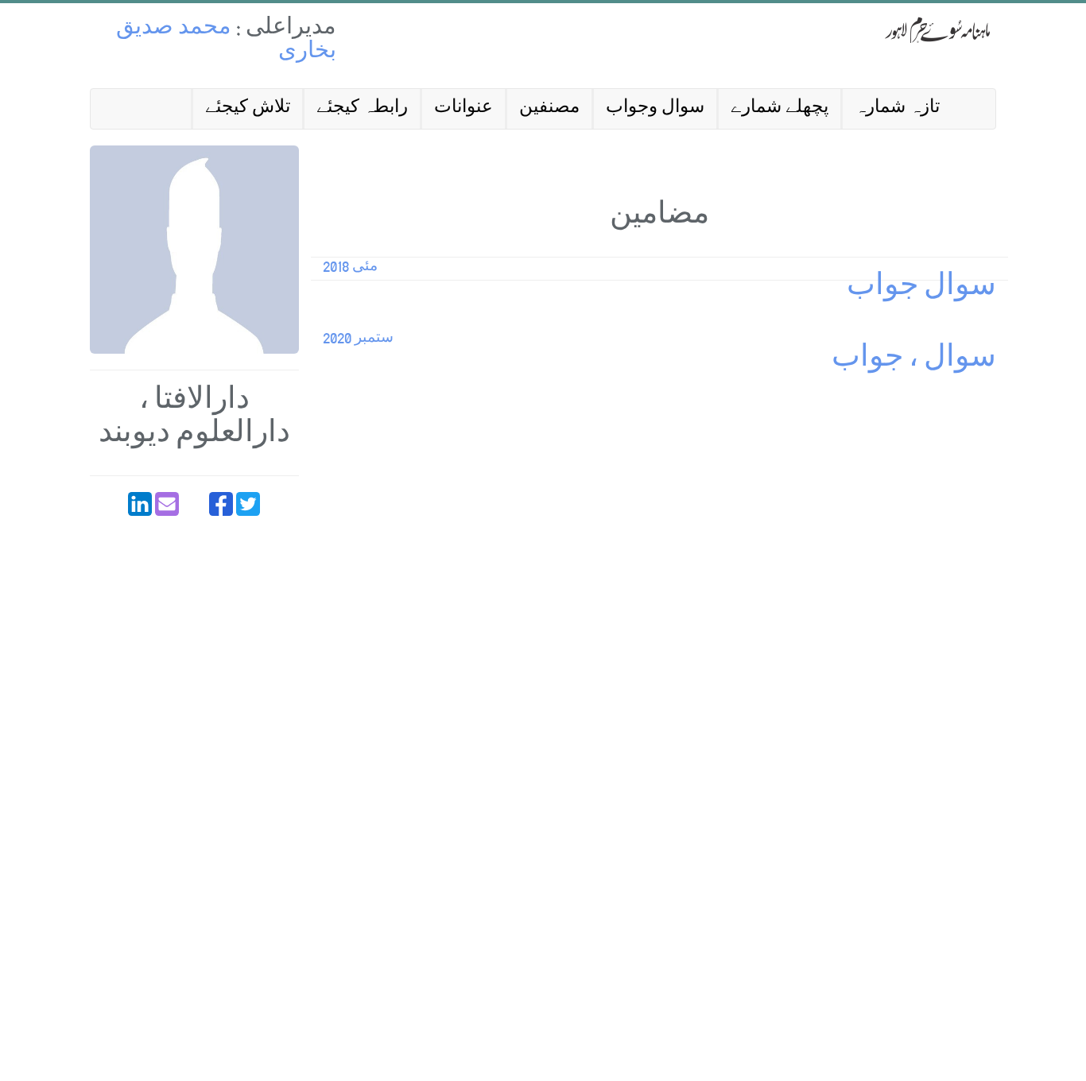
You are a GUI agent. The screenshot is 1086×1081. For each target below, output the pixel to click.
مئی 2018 (350, 267)
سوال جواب (921, 289)
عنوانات (463, 108)
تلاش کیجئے (247, 108)
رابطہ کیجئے (362, 108)
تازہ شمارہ (897, 108)
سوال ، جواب (914, 360)
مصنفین (549, 108)
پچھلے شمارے (779, 108)
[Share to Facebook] (221, 504)
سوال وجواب (655, 108)
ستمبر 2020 (358, 339)
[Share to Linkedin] (140, 504)
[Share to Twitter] (248, 504)
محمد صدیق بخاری (226, 41)
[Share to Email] (167, 504)
